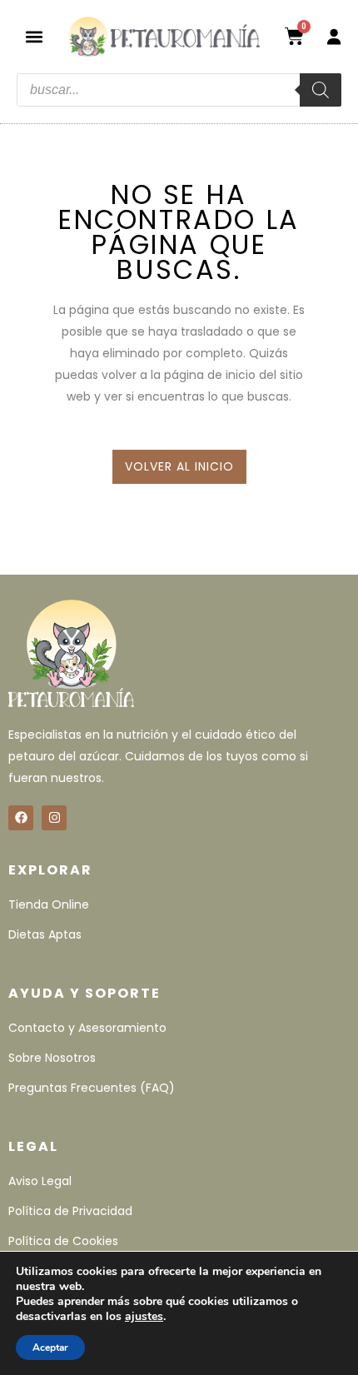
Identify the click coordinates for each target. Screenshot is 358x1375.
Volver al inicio (179, 466)
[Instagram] (54, 817)
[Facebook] (20, 817)
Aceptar (50, 1347)
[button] (33, 36)
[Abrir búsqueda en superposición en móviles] (179, 90)
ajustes (144, 1316)
